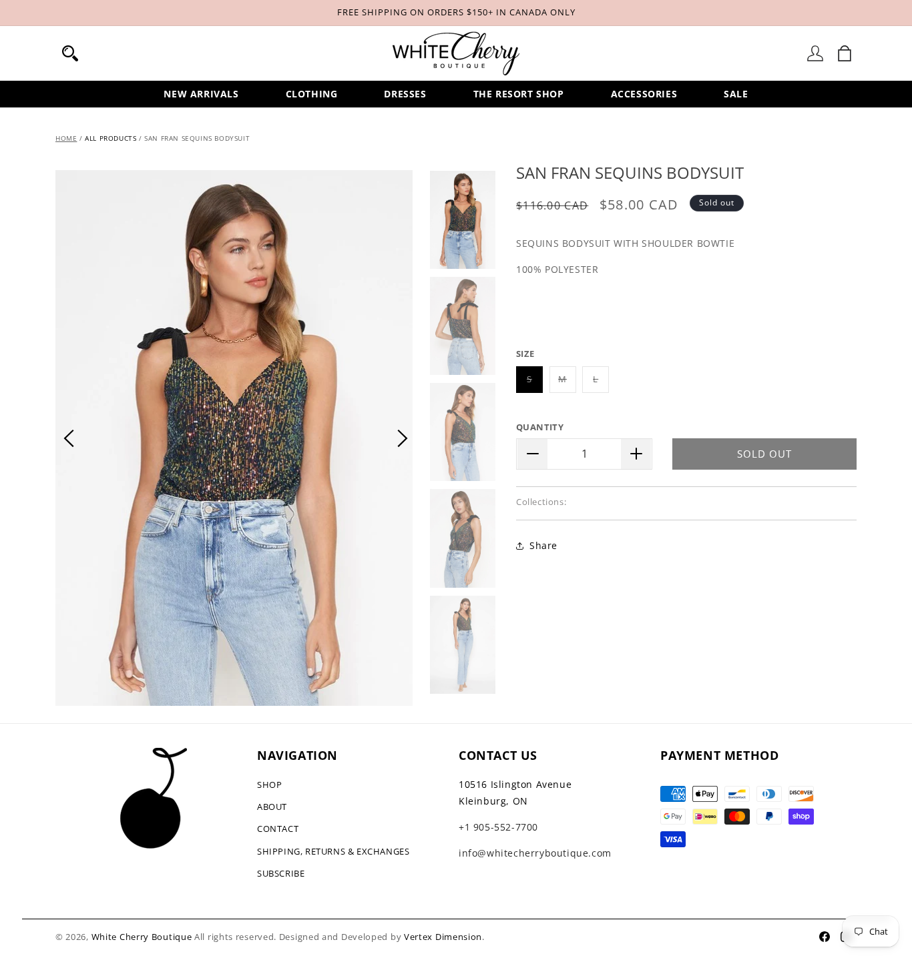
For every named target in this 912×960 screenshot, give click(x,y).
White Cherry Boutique (141, 937)
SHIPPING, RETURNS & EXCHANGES (333, 851)
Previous (68, 438)
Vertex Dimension (443, 937)
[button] (70, 53)
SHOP (269, 785)
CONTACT (277, 829)
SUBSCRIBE (280, 873)
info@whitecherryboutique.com (535, 853)
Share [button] (543, 545)
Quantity (539, 427)
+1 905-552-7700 (498, 827)
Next (402, 438)
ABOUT (272, 807)
